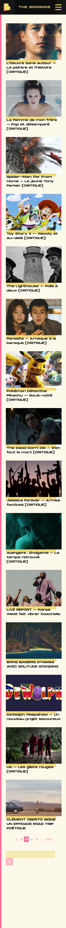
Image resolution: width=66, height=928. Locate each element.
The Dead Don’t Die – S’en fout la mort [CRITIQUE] (33, 450)
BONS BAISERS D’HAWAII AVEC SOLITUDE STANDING (32, 664)
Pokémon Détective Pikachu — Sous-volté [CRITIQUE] (29, 395)
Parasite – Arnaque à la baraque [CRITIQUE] (31, 341)
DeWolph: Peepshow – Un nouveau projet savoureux (34, 717)
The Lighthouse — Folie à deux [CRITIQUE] (32, 288)
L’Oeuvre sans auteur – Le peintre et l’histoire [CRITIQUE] (31, 68)
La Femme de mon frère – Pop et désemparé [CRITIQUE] (32, 124)
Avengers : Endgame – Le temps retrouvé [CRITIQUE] (33, 557)
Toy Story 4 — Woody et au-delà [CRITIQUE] (32, 236)
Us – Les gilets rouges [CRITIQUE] (30, 769)
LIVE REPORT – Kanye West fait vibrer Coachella (33, 612)
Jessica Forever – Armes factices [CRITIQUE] (33, 503)
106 (48, 839)
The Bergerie (7, 7)
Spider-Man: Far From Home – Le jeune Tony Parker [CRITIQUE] (30, 181)
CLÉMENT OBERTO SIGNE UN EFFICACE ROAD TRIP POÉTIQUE (31, 824)
